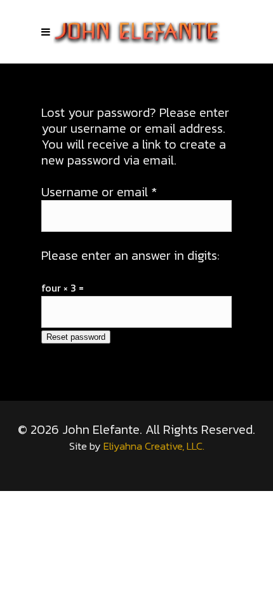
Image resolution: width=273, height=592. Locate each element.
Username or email (99, 191)
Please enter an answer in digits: (130, 255)
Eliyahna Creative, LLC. (153, 446)
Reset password (75, 337)
